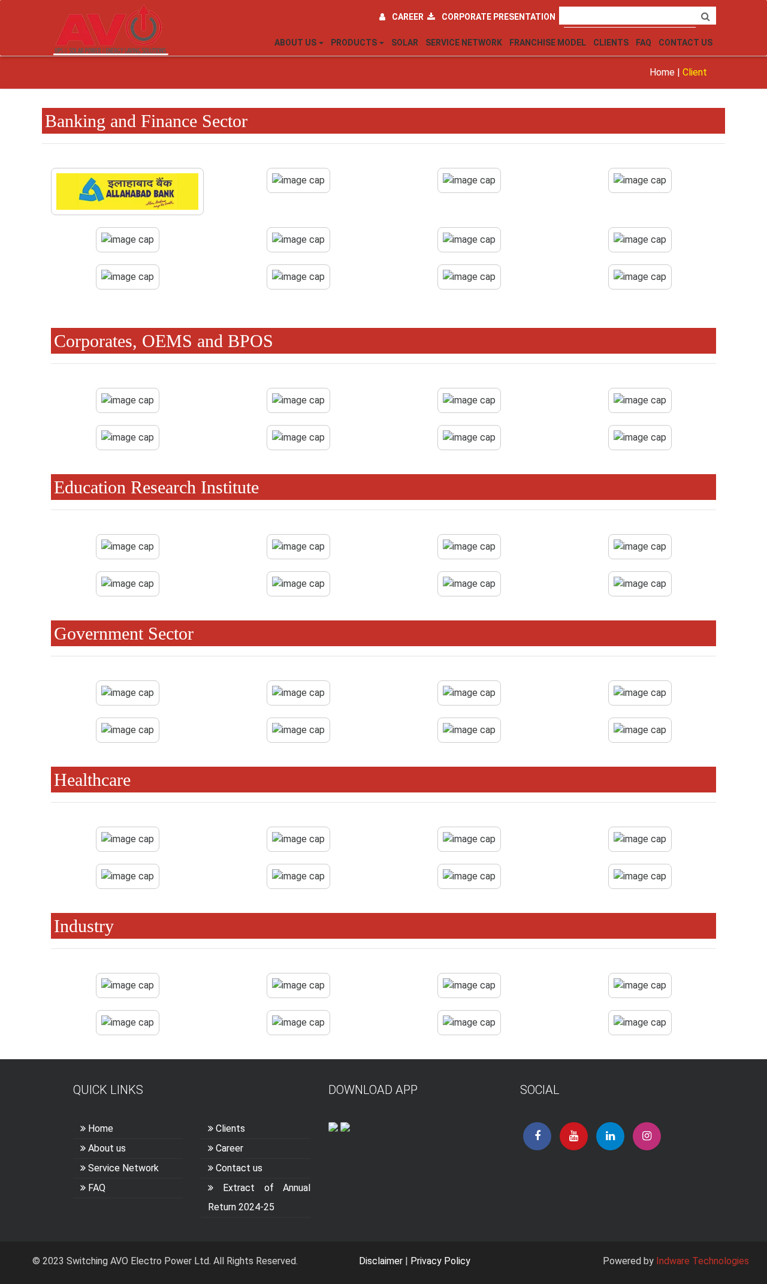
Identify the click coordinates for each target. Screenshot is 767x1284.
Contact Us (685, 42)
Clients (611, 42)
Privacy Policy (440, 1261)
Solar (404, 42)
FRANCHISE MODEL (547, 42)
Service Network (463, 42)
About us (107, 1148)
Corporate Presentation (498, 17)
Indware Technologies (702, 1261)
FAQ (643, 42)
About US (295, 42)
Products (354, 42)
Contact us (239, 1168)
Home (662, 72)
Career (409, 17)
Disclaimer (381, 1261)
